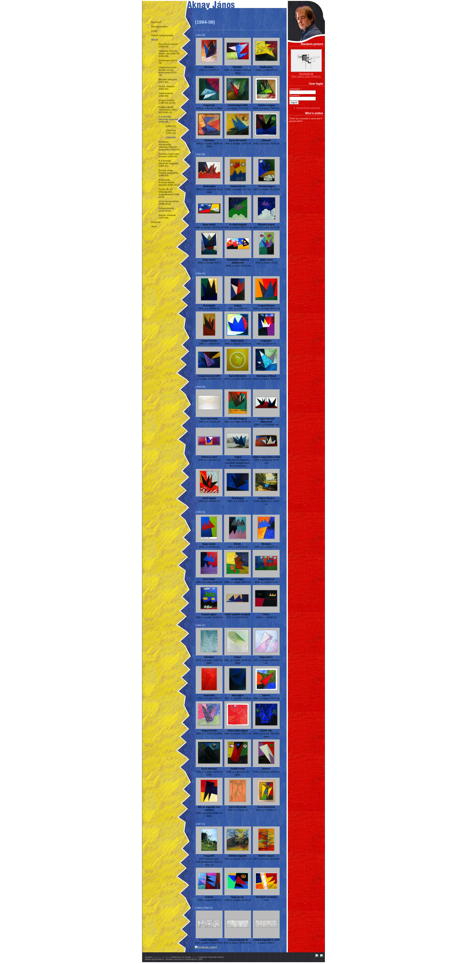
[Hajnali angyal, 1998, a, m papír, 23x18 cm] (208, 609)
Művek (154, 39)
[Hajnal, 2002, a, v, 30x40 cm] (266, 606)
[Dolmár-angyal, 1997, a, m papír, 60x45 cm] (266, 850)
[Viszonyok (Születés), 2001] (266, 889)
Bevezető (156, 22)
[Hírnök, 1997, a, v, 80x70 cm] (237, 538)
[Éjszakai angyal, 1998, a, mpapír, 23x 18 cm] (266, 181)
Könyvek (156, 222)
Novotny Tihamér (161, 957)
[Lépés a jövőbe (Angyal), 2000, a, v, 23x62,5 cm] (237, 601)
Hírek (154, 226)
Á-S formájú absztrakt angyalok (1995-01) (168, 163)
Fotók (154, 31)
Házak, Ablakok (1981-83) (167, 87)
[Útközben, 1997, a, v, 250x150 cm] (266, 538)
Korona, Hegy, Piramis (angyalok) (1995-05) (168, 173)
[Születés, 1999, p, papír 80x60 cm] (209, 888)
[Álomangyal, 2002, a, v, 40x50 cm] (237, 490)
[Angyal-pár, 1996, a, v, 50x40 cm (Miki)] (209, 100)
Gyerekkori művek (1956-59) (168, 45)
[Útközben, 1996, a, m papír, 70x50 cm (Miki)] (209, 651)
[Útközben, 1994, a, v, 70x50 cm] (209, 61)
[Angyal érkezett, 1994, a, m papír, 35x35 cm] (266, 299)
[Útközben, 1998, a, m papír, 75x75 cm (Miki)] (209, 135)
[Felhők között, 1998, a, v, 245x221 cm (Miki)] (237, 763)
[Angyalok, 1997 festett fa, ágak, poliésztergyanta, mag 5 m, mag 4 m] (209, 850)
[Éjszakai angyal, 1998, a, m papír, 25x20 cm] (266, 219)
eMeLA (195, 957)
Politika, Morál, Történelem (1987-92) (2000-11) (168, 110)
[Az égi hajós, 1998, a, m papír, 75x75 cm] (237, 573)
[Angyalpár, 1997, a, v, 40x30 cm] (266, 335)
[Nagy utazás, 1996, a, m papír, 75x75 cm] (237, 335)
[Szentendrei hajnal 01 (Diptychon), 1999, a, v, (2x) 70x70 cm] (238, 248)
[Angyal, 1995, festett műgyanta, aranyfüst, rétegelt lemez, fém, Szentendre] (237, 447)
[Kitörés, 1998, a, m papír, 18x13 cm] (266, 763)
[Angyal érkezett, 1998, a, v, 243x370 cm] (266, 569)
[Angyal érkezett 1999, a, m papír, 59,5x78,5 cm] (209, 367)
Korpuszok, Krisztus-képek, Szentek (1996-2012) (169, 182)
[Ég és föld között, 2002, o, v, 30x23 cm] (237, 801)
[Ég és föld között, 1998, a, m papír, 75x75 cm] (237, 134)
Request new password (308, 108)
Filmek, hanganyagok (162, 35)
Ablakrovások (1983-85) (166, 94)
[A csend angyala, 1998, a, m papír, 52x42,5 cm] (238, 219)
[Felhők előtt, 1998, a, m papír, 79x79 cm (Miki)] (266, 725)
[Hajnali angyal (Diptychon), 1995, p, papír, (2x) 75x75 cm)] (266, 446)
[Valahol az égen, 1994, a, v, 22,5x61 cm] (209, 445)
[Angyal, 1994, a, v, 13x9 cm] (237, 300)
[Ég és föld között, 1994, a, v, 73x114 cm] (209, 409)
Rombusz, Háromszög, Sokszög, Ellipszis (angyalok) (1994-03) (169, 146)
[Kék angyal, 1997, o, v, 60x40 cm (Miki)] (237, 690)
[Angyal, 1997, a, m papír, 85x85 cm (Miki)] (237, 651)
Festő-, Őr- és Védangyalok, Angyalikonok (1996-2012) (169, 193)
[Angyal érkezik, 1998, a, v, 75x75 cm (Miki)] (209, 725)
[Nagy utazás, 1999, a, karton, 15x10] (266, 254)
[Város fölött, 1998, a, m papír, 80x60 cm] (209, 573)
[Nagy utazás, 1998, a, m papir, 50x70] (209, 254)
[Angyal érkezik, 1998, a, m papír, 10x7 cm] (238, 181)
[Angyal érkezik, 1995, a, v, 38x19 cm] (209, 335)
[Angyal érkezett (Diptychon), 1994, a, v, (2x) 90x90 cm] (266, 407)
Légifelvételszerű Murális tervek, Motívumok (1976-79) (168, 71)
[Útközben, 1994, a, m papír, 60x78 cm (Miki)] (237, 59)
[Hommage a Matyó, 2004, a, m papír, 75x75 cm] (266, 370)
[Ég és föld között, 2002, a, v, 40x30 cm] (266, 801)
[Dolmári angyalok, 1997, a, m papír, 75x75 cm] (237, 850)
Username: (295, 89)
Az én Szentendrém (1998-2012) (169, 202)
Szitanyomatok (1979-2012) (166, 209)
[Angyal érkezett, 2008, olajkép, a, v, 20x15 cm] (266, 490)
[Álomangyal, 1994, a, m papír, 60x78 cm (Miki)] (209, 178)
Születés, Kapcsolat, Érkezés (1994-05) (169, 155)
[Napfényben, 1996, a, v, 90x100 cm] (266, 60)
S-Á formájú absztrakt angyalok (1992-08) (168, 119)
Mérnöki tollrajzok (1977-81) (168, 80)
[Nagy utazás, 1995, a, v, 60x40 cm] (209, 538)
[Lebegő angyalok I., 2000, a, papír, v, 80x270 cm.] (209, 927)
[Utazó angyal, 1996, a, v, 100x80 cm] (209, 492)
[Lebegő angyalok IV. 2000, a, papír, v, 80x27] (266, 927)
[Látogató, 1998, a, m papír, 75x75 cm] (266, 135)
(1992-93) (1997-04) (171, 131)
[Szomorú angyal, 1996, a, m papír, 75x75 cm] (266, 100)
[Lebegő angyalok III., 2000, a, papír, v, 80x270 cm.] (237, 927)
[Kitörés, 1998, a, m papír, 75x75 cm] (266, 690)
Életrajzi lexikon (159, 26)
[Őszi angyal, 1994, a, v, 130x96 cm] (209, 300)
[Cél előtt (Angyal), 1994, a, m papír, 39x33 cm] (237, 413)
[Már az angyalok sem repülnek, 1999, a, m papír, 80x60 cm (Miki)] (209, 801)
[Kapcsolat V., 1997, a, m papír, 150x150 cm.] (266, 651)
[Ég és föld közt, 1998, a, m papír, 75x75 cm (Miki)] (209, 763)
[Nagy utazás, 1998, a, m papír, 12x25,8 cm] (209, 213)
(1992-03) (171, 126)
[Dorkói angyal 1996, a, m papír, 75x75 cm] (237, 100)
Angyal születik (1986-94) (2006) (167, 101)
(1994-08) (171, 137)
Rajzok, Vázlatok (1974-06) (167, 216)
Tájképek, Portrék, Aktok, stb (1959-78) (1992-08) (169, 53)
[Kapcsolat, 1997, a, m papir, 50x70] (209, 690)
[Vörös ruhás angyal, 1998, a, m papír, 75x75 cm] (237, 725)
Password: (295, 95)
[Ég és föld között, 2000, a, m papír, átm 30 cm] (238, 370)
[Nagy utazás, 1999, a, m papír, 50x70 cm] (237, 889)
